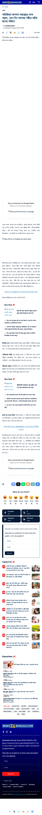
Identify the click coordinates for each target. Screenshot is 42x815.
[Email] (14, 32)
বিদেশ (18, 714)
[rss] (30, 519)
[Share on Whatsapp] (18, 811)
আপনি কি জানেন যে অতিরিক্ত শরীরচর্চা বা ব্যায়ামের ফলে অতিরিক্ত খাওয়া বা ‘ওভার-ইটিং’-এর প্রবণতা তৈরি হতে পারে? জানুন (18, 568)
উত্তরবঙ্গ (23, 714)
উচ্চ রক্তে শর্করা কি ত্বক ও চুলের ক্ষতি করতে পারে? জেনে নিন (18, 691)
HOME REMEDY (7, 711)
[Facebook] (11, 512)
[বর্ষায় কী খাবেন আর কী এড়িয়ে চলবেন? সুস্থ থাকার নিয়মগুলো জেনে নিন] (9, 312)
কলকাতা (33, 708)
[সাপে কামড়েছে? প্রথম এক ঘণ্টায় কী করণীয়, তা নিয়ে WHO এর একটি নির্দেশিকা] (36, 577)
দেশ (37, 708)
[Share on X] (10, 32)
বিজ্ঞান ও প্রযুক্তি (22, 711)
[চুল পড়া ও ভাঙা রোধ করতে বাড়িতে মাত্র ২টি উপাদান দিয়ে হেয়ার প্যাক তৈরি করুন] (36, 594)
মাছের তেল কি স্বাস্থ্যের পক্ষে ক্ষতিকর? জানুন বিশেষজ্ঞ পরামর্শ (21, 292)
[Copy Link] (18, 32)
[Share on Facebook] (7, 32)
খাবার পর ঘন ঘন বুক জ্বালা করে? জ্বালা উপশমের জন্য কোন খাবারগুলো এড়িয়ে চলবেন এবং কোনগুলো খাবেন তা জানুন (17, 619)
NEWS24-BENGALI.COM (18, 794)
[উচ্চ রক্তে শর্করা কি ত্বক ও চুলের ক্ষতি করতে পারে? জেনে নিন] (8, 692)
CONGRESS (35, 711)
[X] (30, 512)
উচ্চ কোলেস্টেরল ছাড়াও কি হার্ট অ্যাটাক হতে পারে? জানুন (21, 395)
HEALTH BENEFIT (33, 706)
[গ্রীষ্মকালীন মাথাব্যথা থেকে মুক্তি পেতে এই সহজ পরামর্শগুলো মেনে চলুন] (9, 386)
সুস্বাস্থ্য (6, 7)
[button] (30, 2)
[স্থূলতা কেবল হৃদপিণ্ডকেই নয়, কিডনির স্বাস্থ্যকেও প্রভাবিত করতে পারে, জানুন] (8, 674)
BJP (29, 711)
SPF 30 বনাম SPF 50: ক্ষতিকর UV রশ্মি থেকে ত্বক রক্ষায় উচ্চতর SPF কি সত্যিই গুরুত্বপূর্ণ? (17, 645)
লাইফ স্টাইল (24, 706)
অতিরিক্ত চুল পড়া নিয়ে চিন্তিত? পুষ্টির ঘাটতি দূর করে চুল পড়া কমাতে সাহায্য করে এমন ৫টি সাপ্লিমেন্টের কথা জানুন (17, 611)
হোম (3, 7)
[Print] (22, 32)
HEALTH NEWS (25, 708)
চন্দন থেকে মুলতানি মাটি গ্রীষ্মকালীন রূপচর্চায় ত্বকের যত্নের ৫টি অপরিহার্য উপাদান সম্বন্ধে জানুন (17, 637)
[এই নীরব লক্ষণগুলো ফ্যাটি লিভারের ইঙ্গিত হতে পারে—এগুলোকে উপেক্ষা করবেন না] (8, 665)
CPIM (15, 711)
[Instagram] (11, 519)
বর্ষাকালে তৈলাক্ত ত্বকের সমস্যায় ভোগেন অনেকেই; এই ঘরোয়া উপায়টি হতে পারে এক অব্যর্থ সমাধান (16, 602)
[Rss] (10, 732)
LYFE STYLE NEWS (9, 708)
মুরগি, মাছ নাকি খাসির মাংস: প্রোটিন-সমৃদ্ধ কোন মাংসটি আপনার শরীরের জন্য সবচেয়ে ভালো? (17, 585)
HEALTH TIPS (15, 706)
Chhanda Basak (10, 25)
